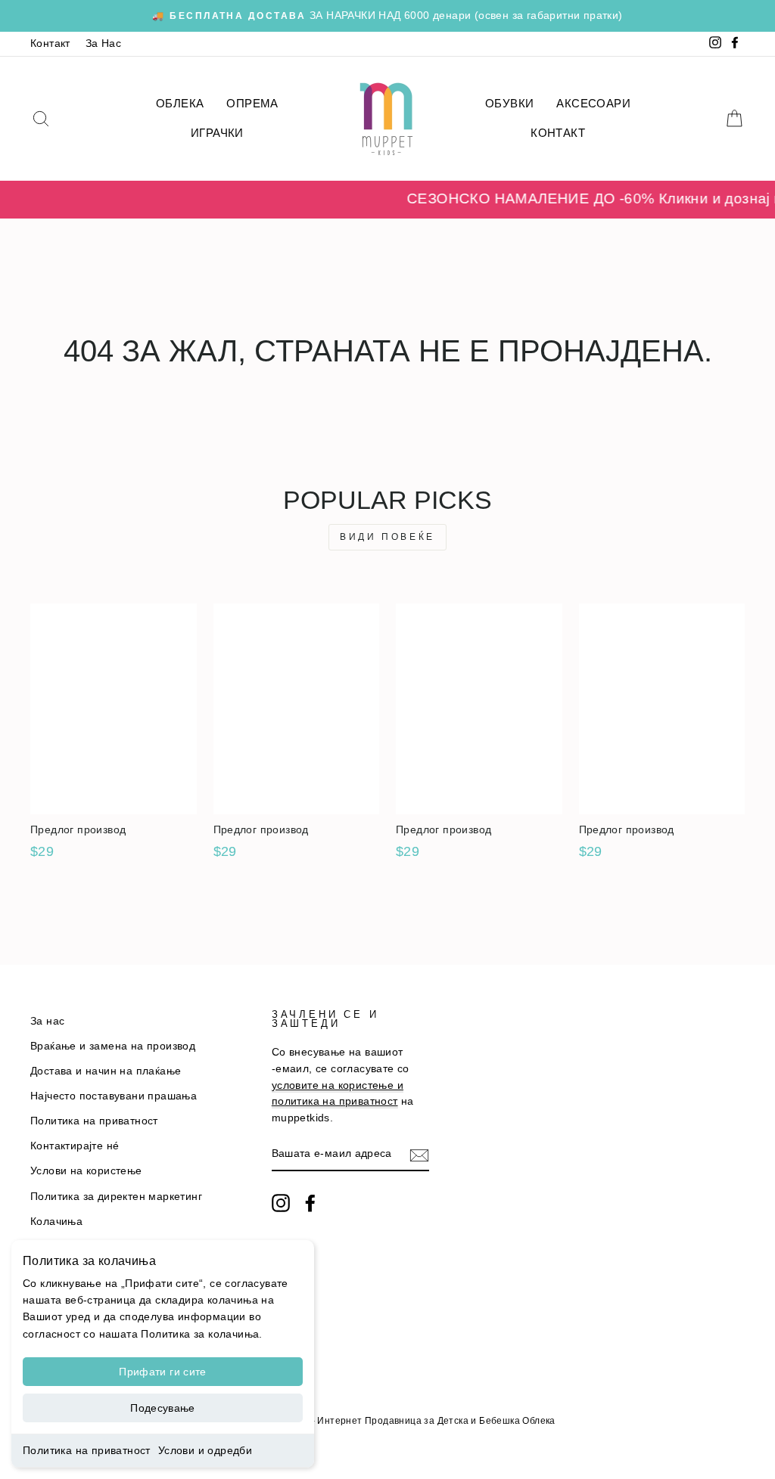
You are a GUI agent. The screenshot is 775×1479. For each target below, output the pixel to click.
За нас (47, 1021)
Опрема (252, 103)
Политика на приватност (87, 1450)
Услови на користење (86, 1171)
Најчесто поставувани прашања (113, 1096)
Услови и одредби (205, 1450)
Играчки (217, 132)
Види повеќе (387, 537)
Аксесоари (593, 103)
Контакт (50, 43)
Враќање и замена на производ (112, 1046)
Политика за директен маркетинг (116, 1196)
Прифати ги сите (162, 1372)
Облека (180, 103)
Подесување (162, 1408)
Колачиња (56, 1221)
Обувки (509, 103)
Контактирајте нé (74, 1146)
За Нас (103, 43)
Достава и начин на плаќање (105, 1071)
